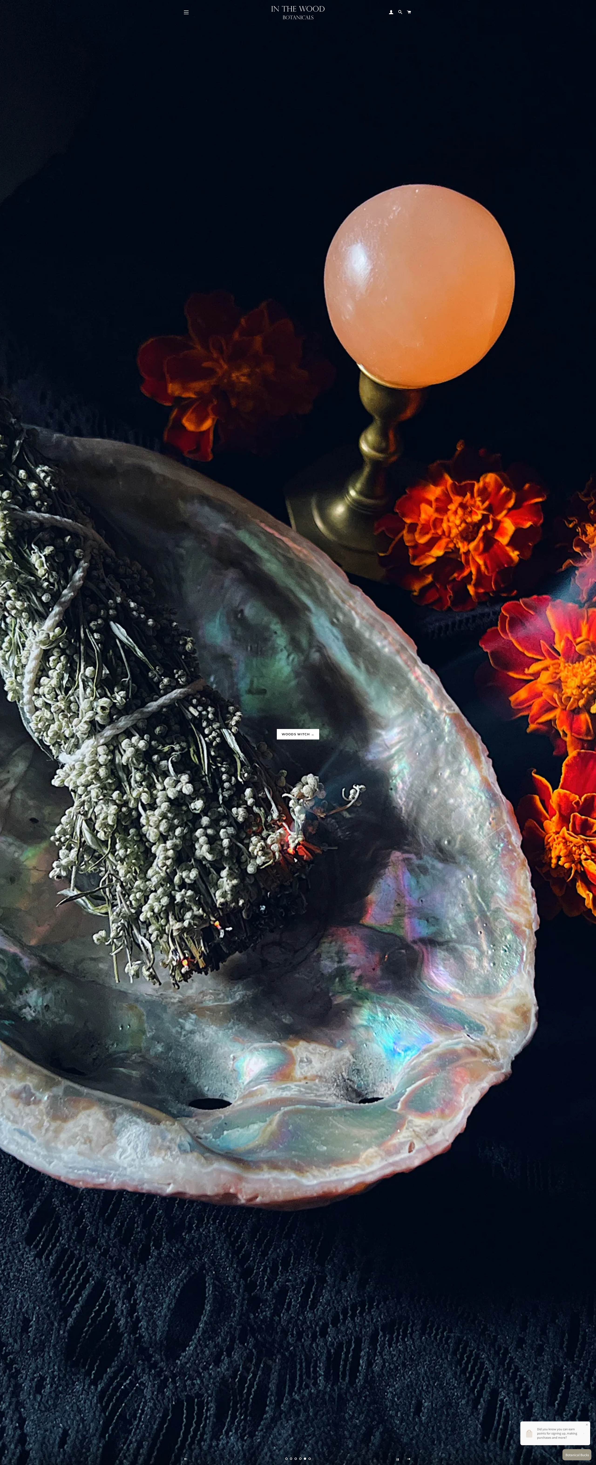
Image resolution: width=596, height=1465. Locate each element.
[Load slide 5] (305, 1458)
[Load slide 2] (291, 1458)
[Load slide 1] (286, 1458)
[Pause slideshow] (397, 1459)
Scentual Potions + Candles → (298, 734)
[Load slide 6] (309, 1458)
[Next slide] (409, 1459)
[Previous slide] (186, 1459)
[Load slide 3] (295, 1458)
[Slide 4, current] (300, 1458)
